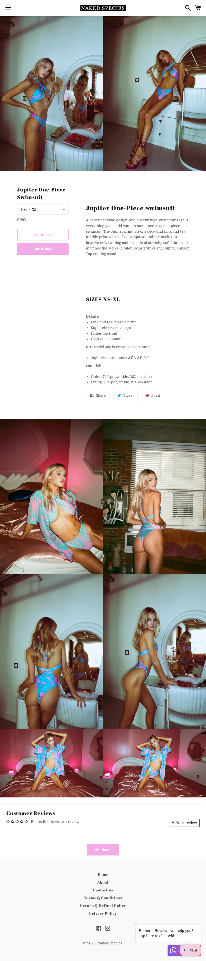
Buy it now (43, 248)
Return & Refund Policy (103, 905)
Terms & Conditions (103, 897)
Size (23, 210)
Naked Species (109, 943)
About (103, 882)
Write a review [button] (184, 823)
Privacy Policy (103, 913)
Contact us (103, 889)
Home (103, 874)
